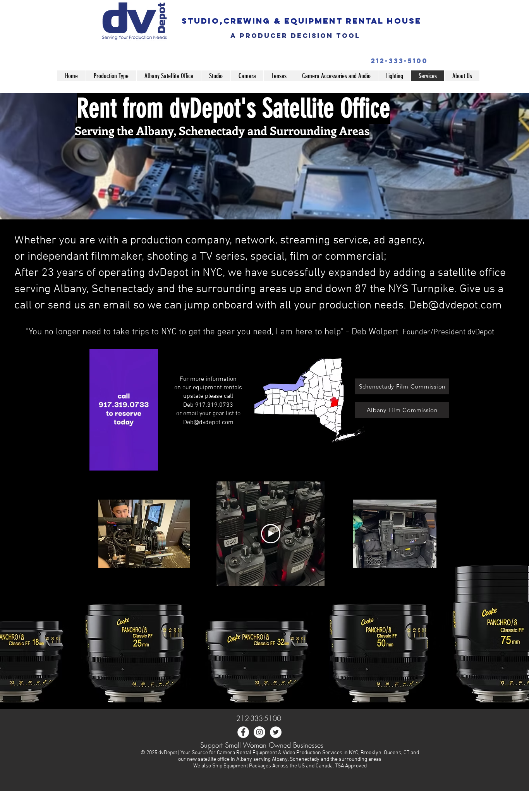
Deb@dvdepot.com (208, 422)
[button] (111, 75)
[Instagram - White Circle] (259, 732)
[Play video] (270, 533)
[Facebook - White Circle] (243, 732)
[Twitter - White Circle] (276, 732)
